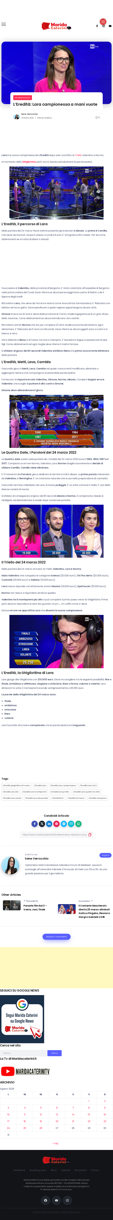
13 (57, 1114)
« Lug (55, 1143)
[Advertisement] (56, 967)
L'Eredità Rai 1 (58, 798)
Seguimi (105, 855)
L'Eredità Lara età (10, 792)
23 (105, 1121)
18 (25, 1121)
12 (41, 1114)
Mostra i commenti (56, 936)
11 (24, 1114)
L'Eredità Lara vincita (12, 798)
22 (89, 1121)
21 (73, 1121)
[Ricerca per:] (23, 1053)
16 (105, 1114)
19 (41, 1121)
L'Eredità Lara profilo (60, 792)
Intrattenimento (23, 97)
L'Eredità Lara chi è (88, 785)
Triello (78, 155)
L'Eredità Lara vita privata (36, 798)
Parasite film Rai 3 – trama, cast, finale (35, 907)
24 (8, 1128)
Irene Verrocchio (29, 114)
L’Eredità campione (97, 798)
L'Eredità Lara (40, 785)
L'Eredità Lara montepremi (34, 792)
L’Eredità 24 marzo (76, 798)
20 (57, 1121)
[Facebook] (96, 25)
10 (8, 1114)
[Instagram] (102, 25)
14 (73, 1114)
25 (24, 1128)
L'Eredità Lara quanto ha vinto (86, 792)
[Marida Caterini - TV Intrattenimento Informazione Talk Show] (56, 26)
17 (8, 1121)
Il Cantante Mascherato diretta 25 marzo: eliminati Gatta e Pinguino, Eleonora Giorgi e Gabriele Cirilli (94, 911)
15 (89, 1114)
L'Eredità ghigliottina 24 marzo (16, 785)
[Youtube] (109, 25)
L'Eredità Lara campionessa (63, 785)
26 (40, 1128)
